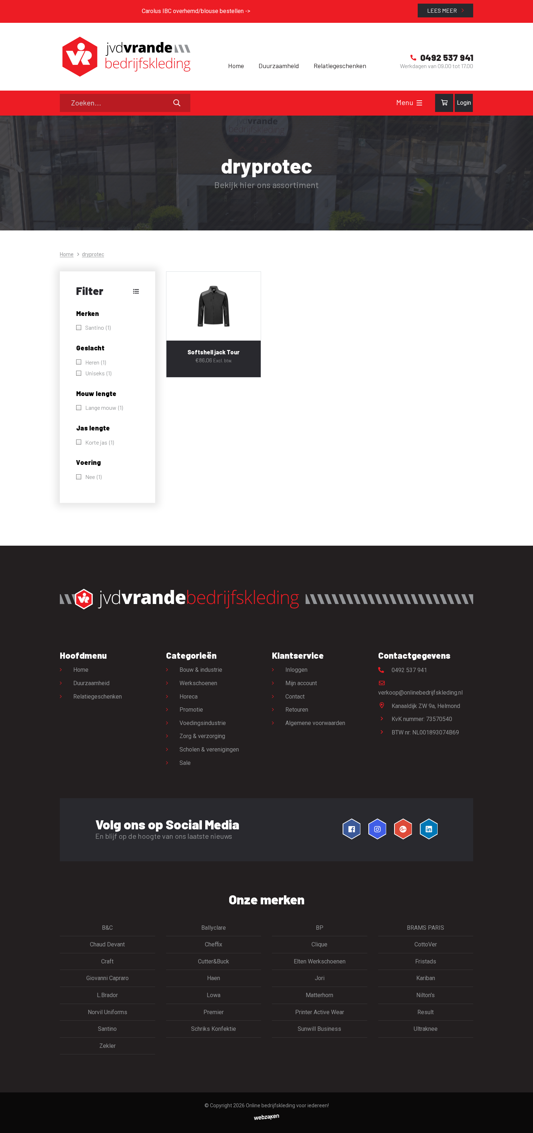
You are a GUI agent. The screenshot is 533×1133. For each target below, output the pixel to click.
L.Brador (107, 995)
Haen (213, 978)
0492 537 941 (408, 670)
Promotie (191, 709)
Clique (319, 944)
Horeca (188, 696)
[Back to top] (520, 1120)
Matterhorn (319, 995)
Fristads (425, 961)
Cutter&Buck (213, 961)
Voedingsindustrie (202, 723)
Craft (107, 961)
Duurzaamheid (279, 66)
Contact (295, 696)
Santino (107, 1028)
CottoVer (425, 944)
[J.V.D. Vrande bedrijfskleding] (125, 57)
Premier (213, 1012)
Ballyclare (213, 927)
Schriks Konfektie (213, 1028)
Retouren (296, 709)
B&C (107, 927)
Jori (320, 978)
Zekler (107, 1045)
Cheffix (213, 944)
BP (319, 927)
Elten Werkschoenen (320, 961)
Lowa (213, 995)
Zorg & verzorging (202, 736)
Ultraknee (426, 1028)
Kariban (425, 978)
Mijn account (301, 683)
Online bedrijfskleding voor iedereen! (287, 1105)
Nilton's (425, 995)
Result (425, 1012)
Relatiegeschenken (340, 66)
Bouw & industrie (200, 669)
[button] (107, 291)
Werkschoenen (198, 683)
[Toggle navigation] (419, 102)
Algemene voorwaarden (315, 723)
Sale (185, 762)
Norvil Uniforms (107, 1012)
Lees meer (442, 10)
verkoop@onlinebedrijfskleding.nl (420, 692)
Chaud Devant (107, 944)
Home (236, 66)
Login (464, 102)
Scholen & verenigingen (209, 749)
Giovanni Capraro (107, 978)
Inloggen (296, 669)
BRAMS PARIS (425, 927)
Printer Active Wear (319, 1012)
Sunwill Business (319, 1028)
